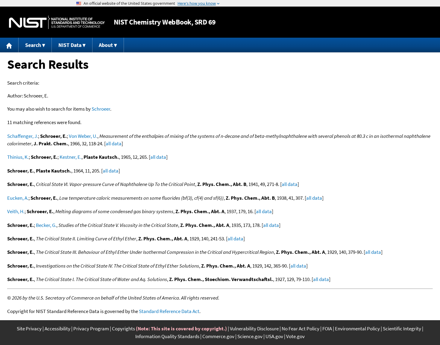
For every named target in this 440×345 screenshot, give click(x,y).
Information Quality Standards (167, 336)
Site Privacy (29, 328)
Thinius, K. (18, 157)
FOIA (327, 328)
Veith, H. (16, 211)
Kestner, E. (70, 157)
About (106, 45)
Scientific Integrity (402, 328)
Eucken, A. (17, 198)
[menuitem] (9, 45)
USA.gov (274, 336)
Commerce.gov (218, 336)
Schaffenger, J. (22, 136)
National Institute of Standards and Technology (57, 22)
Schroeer (101, 109)
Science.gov (250, 336)
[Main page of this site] (9, 45)
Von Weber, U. (83, 136)
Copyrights (123, 328)
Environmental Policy (357, 328)
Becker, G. (46, 225)
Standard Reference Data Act (169, 311)
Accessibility (57, 328)
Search (33, 45)
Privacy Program (91, 328)
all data (114, 143)
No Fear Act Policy (300, 328)
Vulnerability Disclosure (254, 328)
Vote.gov (295, 336)
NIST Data (69, 45)
